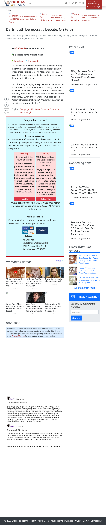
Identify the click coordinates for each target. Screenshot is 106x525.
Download (18, 61)
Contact (51, 520)
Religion (29, 112)
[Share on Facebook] (6, 99)
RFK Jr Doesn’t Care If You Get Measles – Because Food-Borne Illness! (83, 76)
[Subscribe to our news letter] (80, 3)
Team (33, 520)
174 (6, 110)
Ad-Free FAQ (45, 206)
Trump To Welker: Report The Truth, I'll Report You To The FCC (84, 190)
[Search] (83, 3)
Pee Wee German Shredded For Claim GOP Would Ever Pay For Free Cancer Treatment (83, 228)
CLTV (29, 3)
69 (71, 52)
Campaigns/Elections (30, 109)
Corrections (96, 520)
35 (71, 168)
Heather (73, 119)
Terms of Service (18, 336)
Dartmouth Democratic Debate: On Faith (39, 29)
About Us (42, 520)
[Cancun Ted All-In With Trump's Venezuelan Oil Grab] (84, 133)
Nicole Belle (20, 48)
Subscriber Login (93, 7)
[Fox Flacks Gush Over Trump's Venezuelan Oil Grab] (84, 97)
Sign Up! (76, 318)
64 (71, 91)
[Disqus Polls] (35, 366)
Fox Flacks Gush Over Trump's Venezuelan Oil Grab (84, 112)
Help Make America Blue (84, 287)
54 (71, 126)
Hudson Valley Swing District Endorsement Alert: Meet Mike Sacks (88, 270)
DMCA (86, 520)
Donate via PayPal (42, 230)
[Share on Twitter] (6, 105)
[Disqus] (35, 421)
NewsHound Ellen (77, 84)
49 (71, 204)
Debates (45, 109)
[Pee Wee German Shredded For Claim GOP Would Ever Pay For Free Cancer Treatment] (84, 210)
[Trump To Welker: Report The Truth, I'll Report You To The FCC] (84, 175)
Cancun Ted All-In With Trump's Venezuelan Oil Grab (84, 147)
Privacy (77, 520)
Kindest (28, 235)
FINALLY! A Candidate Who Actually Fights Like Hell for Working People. (89, 280)
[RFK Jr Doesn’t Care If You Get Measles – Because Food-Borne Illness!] (84, 59)
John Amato (75, 197)
